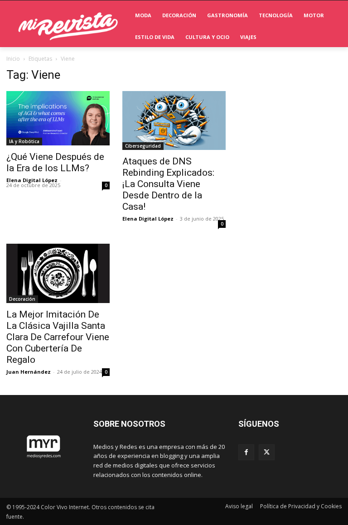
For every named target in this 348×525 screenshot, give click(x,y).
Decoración (22, 299)
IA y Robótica (24, 141)
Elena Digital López (32, 180)
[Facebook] (246, 452)
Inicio (13, 59)
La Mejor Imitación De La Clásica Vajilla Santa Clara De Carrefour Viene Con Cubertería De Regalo (57, 337)
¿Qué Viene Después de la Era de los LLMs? (55, 162)
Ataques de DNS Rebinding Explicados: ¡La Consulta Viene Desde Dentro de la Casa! (168, 184)
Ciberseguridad (143, 146)
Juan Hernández (28, 371)
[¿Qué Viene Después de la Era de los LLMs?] (58, 118)
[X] (267, 452)
